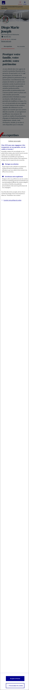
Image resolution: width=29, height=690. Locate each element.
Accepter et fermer (15, 678)
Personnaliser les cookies (16, 685)
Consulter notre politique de (12, 200)
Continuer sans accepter (14, 141)
